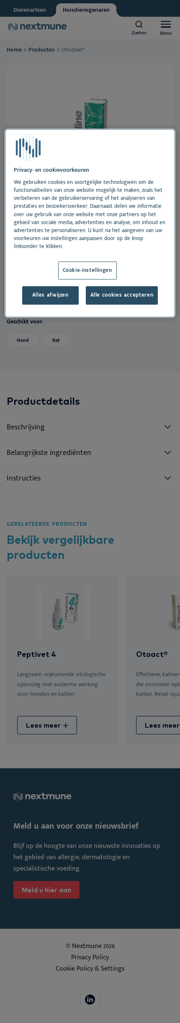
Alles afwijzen (50, 295)
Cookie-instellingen (87, 270)
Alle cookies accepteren (122, 295)
